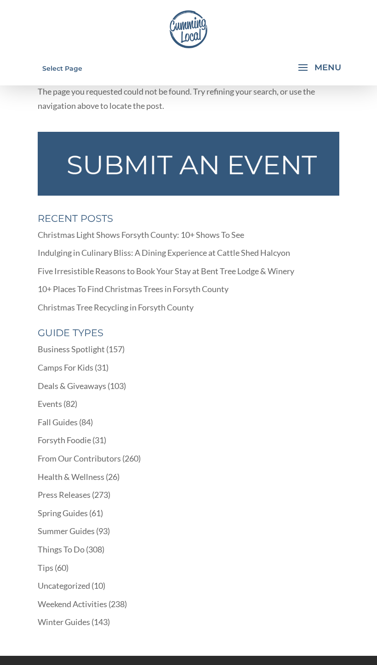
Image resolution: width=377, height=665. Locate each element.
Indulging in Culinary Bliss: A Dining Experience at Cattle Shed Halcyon (164, 253)
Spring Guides (63, 513)
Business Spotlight (71, 349)
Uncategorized (64, 585)
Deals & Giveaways (72, 386)
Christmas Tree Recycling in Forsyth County (116, 307)
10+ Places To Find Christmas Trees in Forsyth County (133, 289)
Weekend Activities (72, 604)
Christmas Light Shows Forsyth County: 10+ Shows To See (141, 235)
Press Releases (64, 495)
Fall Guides (58, 422)
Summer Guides (66, 531)
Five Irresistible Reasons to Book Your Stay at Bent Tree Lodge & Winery (166, 271)
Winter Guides (64, 622)
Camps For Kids (65, 367)
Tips (45, 568)
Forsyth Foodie (64, 440)
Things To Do (61, 549)
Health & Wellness (71, 477)
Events (50, 404)
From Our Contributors (79, 458)
